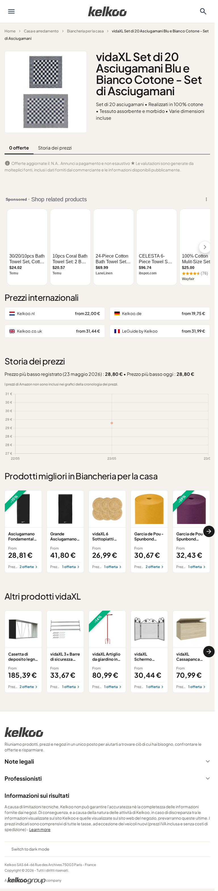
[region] (107, 531)
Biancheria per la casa (85, 31)
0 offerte (19, 148)
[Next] (209, 531)
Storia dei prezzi (55, 148)
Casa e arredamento (41, 31)
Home (10, 31)
